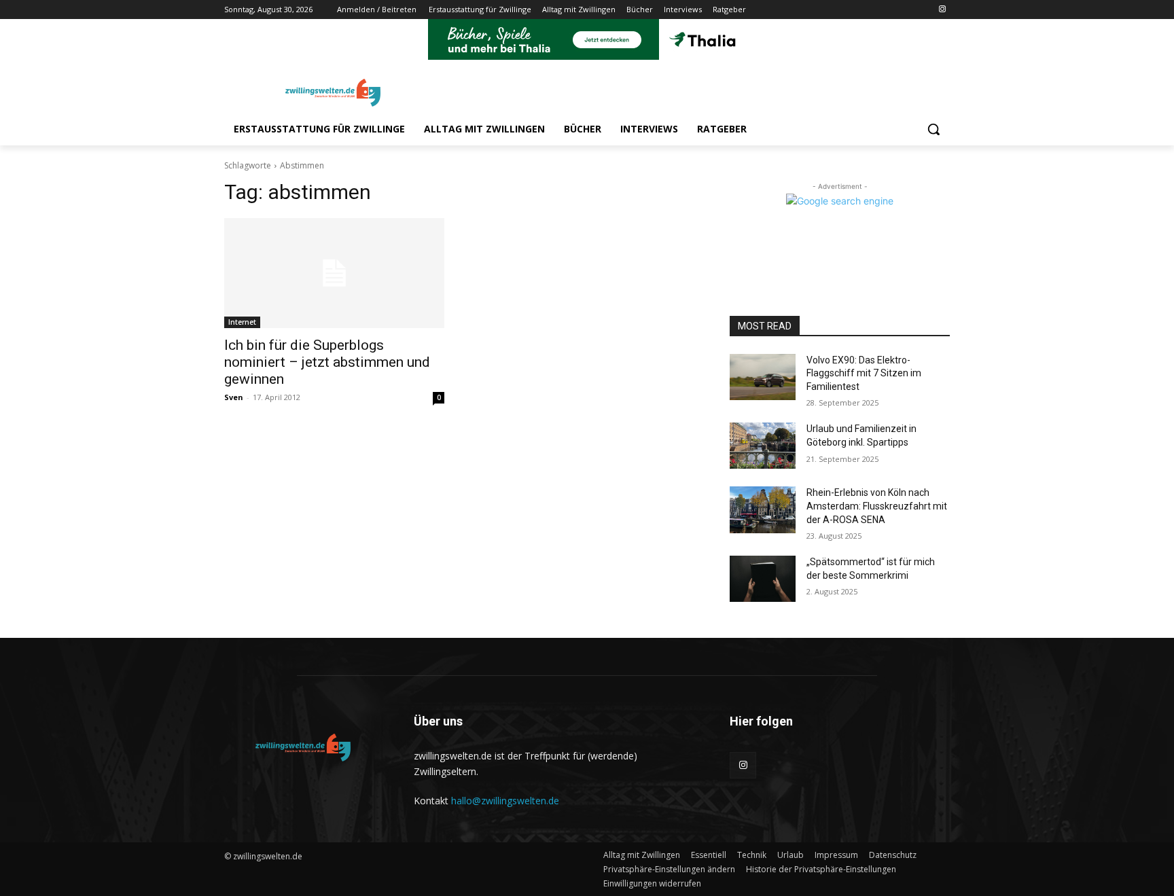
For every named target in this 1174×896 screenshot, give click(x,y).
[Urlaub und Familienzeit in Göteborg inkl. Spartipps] (763, 446)
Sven (233, 397)
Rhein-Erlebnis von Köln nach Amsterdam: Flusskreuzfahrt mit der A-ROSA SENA (876, 505)
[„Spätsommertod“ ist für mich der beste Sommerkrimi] (763, 579)
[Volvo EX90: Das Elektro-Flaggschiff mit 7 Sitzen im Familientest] (763, 377)
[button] (933, 129)
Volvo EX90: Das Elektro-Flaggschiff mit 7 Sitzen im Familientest (863, 373)
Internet (242, 322)
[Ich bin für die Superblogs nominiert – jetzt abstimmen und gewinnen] (334, 273)
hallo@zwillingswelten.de (505, 800)
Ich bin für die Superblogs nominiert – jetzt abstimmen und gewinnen (327, 362)
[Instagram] (942, 10)
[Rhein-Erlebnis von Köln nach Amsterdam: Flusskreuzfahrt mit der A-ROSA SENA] (763, 509)
